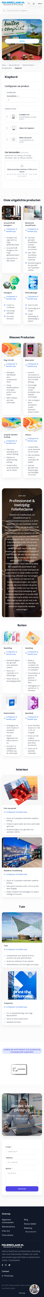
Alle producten (14, 65)
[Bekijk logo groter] (10, 1069)
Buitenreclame (28, 65)
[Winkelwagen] (33, 3)
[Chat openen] (34, 1289)
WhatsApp (8, 1275)
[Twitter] (9, 1265)
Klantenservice (8, 1226)
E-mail (9, 1147)
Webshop (28, 1228)
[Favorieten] (29, 3)
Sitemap (22, 1293)
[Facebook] (2, 1265)
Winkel (22, 41)
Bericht (9, 1168)
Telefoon (9, 1158)
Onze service (7, 1235)
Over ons (6, 1231)
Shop (4, 65)
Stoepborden (7, 68)
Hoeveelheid (11, 93)
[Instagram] (6, 1265)
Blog (26, 1219)
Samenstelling (10, 109)
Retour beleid (30, 1224)
